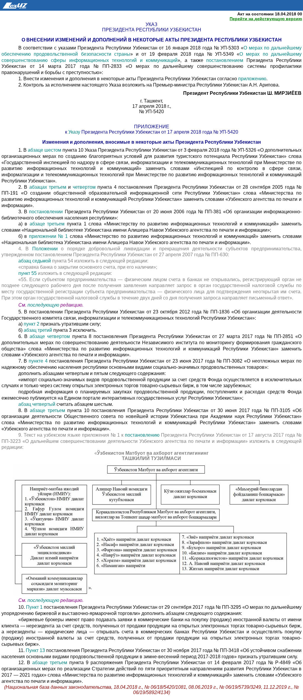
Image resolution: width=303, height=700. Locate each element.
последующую (43, 304)
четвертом (85, 187)
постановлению (143, 435)
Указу (74, 131)
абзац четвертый (37, 404)
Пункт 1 (34, 607)
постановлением (226, 60)
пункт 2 (30, 323)
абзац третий (38, 330)
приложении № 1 (49, 236)
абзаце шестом (45, 150)
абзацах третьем (48, 187)
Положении (46, 248)
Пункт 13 (36, 650)
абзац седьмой (35, 260)
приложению (252, 78)
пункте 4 (38, 360)
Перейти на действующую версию (266, 18)
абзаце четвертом (51, 336)
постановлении (47, 211)
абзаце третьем (48, 223)
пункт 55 (28, 273)
